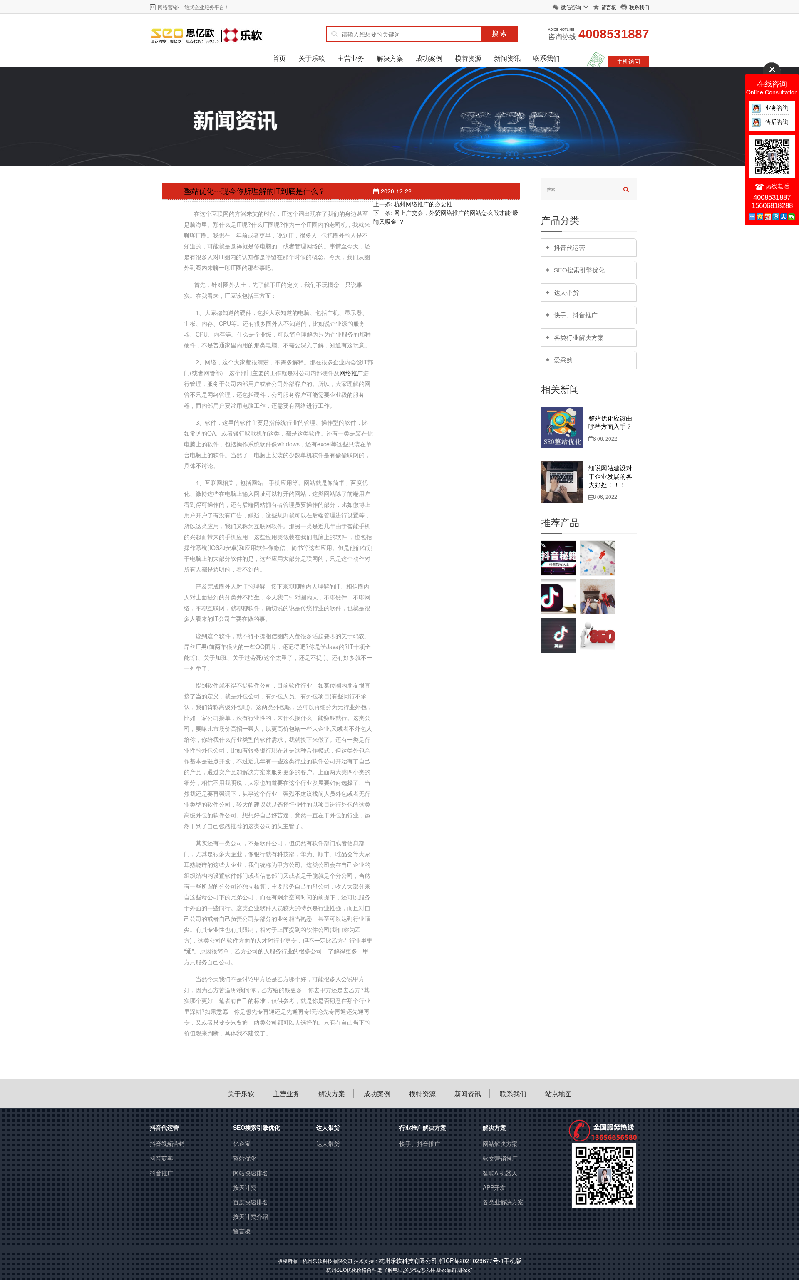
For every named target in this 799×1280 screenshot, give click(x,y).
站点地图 (558, 1093)
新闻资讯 (507, 58)
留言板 (608, 6)
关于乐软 (311, 58)
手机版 (512, 1260)
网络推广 (351, 373)
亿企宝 (242, 1143)
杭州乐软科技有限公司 (408, 1260)
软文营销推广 (500, 1158)
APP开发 (494, 1187)
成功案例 (429, 58)
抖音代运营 (569, 247)
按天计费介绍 (250, 1216)
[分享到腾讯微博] (775, 216)
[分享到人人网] (783, 216)
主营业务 (350, 58)
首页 (279, 58)
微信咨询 (571, 6)
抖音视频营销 (167, 1143)
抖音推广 (161, 1173)
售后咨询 (777, 121)
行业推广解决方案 (423, 1127)
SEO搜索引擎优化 (579, 269)
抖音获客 (161, 1158)
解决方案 (390, 58)
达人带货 (566, 292)
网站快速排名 (250, 1173)
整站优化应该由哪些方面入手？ (610, 422)
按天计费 (244, 1187)
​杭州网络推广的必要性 (423, 204)
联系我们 (639, 6)
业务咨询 (777, 107)
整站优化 (244, 1158)
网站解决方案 (500, 1143)
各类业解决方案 (503, 1202)
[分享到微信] (791, 216)
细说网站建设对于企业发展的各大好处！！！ (610, 476)
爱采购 (563, 359)
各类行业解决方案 (579, 337)
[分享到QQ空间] (760, 216)
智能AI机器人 (500, 1173)
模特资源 (468, 58)
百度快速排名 (250, 1202)
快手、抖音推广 (576, 314)
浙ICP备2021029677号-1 (471, 1260)
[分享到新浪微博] (768, 216)
